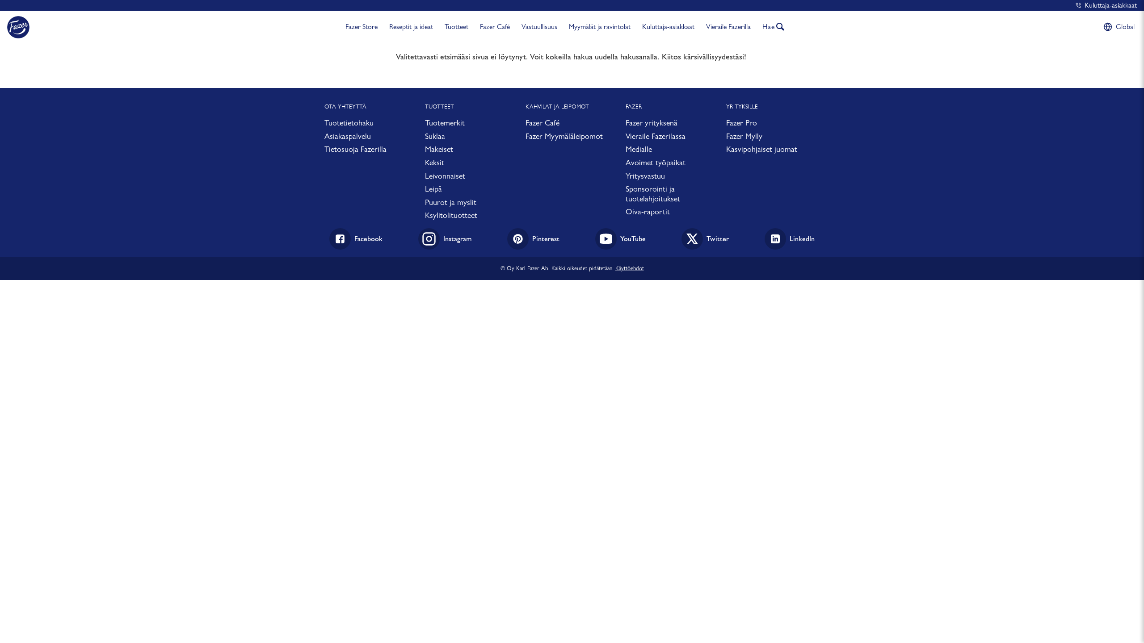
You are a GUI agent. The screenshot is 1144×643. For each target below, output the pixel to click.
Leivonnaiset (445, 175)
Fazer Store (361, 26)
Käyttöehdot (629, 267)
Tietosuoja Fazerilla (355, 149)
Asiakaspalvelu (347, 136)
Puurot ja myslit (450, 202)
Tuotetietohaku (349, 122)
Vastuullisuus (539, 26)
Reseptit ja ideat (411, 26)
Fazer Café (495, 26)
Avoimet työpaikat (656, 162)
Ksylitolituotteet (451, 215)
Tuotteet (456, 26)
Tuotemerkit (445, 122)
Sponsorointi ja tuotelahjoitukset (653, 193)
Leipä (433, 188)
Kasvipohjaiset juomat (761, 149)
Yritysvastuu (645, 175)
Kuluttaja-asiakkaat (1111, 5)
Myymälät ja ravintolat (600, 26)
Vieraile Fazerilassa (656, 136)
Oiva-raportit (648, 211)
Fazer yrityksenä (651, 122)
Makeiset (439, 149)
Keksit (434, 162)
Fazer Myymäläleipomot (564, 136)
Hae (768, 26)
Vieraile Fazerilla (728, 26)
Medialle (639, 149)
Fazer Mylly (744, 136)
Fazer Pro (741, 122)
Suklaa (435, 136)
